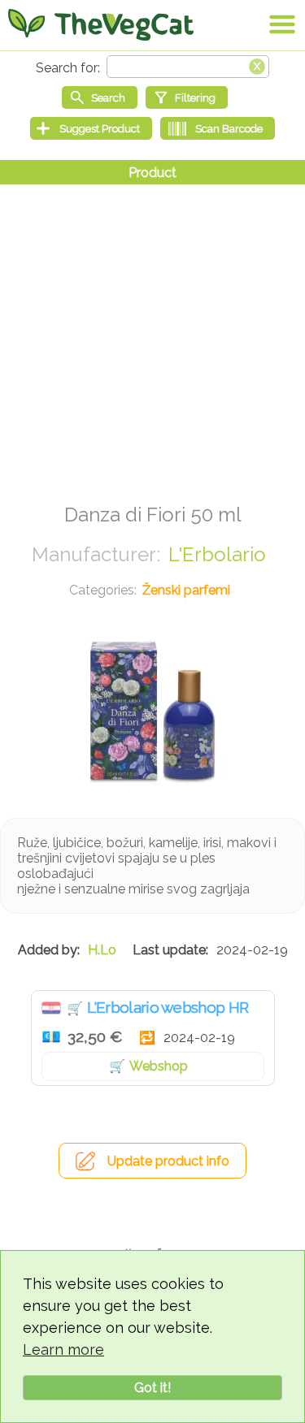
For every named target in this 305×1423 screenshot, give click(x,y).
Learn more (63, 1349)
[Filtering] (187, 97)
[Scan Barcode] (217, 128)
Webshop (158, 1066)
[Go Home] (101, 24)
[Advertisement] (152, 336)
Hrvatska (51, 1007)
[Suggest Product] (91, 128)
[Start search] (99, 97)
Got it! (152, 1387)
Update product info (168, 1161)
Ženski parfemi (186, 590)
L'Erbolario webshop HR (168, 1007)
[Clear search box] (257, 65)
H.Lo (102, 950)
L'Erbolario (217, 554)
